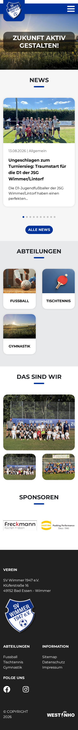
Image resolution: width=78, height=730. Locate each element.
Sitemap (49, 657)
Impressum (52, 667)
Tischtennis (13, 662)
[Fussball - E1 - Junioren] (19, 467)
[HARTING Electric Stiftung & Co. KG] (58, 525)
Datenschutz (53, 662)
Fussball (10, 657)
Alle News (39, 230)
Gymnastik (12, 667)
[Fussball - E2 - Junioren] (39, 422)
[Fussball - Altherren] (58, 467)
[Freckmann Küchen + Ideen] (20, 525)
